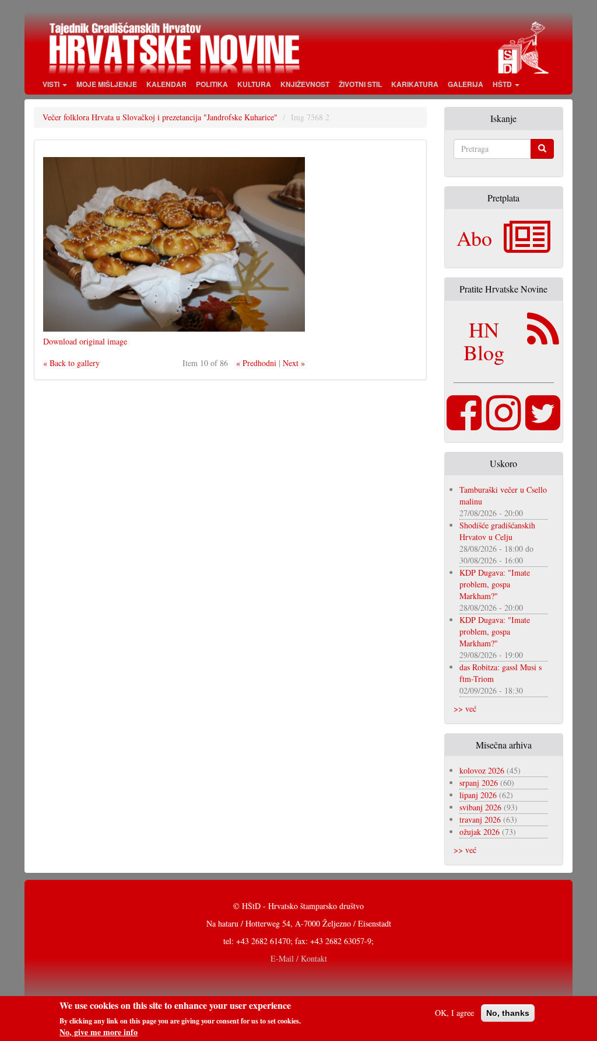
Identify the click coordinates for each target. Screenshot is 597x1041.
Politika (212, 84)
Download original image (85, 341)
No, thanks (507, 1013)
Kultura (254, 84)
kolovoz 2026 (481, 770)
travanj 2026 (480, 819)
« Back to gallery (71, 362)
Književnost (304, 84)
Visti (52, 84)
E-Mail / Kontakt (299, 958)
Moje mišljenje (106, 84)
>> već (465, 708)
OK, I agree (454, 1012)
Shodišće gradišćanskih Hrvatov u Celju (497, 531)
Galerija (465, 84)
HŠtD (503, 84)
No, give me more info (98, 1032)
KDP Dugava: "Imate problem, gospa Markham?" (494, 584)
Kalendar (166, 84)
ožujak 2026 (479, 831)
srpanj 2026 (478, 782)
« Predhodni (256, 362)
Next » (294, 362)
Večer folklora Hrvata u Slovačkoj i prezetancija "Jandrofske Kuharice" (160, 117)
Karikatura (414, 84)
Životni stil (360, 84)
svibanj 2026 (480, 807)
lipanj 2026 (478, 794)
